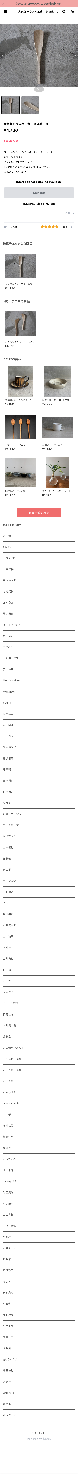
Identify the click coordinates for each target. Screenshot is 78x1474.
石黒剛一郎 (9, 1248)
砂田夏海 (8, 1192)
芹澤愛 (7, 1147)
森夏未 (7, 1403)
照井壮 (7, 1236)
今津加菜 (8, 1325)
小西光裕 (8, 569)
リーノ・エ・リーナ (12, 680)
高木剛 (7, 802)
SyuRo (7, 702)
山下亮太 (8, 736)
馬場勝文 (8, 613)
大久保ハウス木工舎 (14, 1047)
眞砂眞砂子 (9, 747)
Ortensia (8, 1392)
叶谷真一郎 (9, 1415)
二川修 (7, 1114)
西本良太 (8, 602)
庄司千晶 (8, 1170)
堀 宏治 (8, 635)
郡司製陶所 (9, 1314)
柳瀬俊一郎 (9, 925)
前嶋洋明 (8, 1136)
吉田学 (7, 869)
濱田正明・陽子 (11, 624)
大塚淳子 (8, 1381)
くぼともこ (9, 546)
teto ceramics (12, 1103)
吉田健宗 (8, 669)
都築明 (7, 769)
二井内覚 (8, 958)
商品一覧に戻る (39, 513)
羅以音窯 (8, 758)
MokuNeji (9, 691)
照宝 (5, 903)
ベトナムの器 (10, 1003)
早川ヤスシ (9, 880)
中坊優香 (8, 891)
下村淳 (7, 947)
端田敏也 (8, 1370)
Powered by (35, 1439)
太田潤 (7, 535)
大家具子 (8, 992)
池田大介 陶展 (12, 1070)
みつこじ (8, 647)
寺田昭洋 (8, 725)
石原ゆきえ (9, 1092)
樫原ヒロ (8, 1337)
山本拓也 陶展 (12, 1058)
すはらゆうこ (10, 1225)
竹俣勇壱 (8, 791)
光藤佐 (7, 858)
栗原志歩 (8, 1292)
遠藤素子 (8, 1036)
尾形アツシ (9, 836)
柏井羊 (7, 1259)
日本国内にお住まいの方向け (39, 203)
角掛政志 (8, 1270)
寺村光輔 (8, 591)
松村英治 (8, 914)
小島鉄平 (8, 1203)
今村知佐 (8, 1125)
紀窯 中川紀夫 (12, 814)
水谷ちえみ (9, 1159)
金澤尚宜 (8, 780)
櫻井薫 (7, 1348)
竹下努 (7, 969)
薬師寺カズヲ (10, 658)
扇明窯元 (8, 713)
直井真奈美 (9, 1025)
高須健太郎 (9, 580)
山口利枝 (8, 1214)
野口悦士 (8, 980)
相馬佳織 (8, 1014)
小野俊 (7, 1303)
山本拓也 (8, 847)
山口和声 (8, 936)
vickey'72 (9, 1181)
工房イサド (9, 558)
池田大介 (8, 1081)
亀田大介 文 (11, 825)
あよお (6, 1281)
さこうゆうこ (10, 1359)
